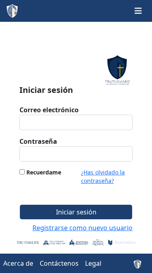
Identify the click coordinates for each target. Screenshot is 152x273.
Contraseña (38, 141)
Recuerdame (43, 172)
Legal (93, 263)
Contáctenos (59, 263)
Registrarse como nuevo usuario (82, 227)
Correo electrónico (49, 109)
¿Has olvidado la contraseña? (103, 176)
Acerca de (18, 263)
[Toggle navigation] (138, 11)
